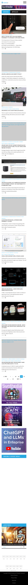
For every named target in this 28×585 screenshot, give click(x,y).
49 (18, 376)
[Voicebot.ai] (11, 2)
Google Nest (16, 141)
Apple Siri (3, 321)
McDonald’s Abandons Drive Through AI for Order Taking (13, 544)
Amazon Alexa (5, 34)
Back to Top (13, 570)
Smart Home (19, 179)
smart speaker (16, 108)
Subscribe (14, 580)
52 (7, 379)
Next (18, 379)
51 (24, 376)
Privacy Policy (14, 577)
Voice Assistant (20, 287)
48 (15, 376)
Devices (10, 34)
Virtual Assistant (18, 321)
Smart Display (11, 254)
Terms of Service (14, 575)
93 (13, 379)
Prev (6, 376)
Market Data (7, 360)
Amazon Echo (5, 141)
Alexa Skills (5, 72)
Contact (14, 582)
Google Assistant (10, 252)
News (10, 108)
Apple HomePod (12, 359)
